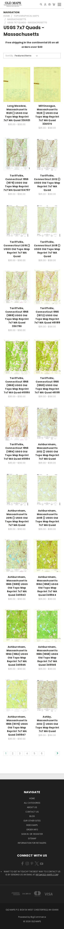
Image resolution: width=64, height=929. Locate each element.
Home (32, 798)
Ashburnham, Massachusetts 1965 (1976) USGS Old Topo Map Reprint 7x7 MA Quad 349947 (17, 725)
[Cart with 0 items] (53, 4)
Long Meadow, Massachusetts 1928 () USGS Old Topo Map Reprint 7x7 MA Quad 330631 (17, 113)
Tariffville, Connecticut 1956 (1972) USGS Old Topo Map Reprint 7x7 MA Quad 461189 (47, 315)
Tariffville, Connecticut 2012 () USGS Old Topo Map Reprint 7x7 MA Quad (47, 183)
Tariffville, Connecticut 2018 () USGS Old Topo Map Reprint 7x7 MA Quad (47, 249)
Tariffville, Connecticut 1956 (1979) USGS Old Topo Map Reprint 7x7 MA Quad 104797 (16, 183)
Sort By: (9, 55)
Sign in (25, 834)
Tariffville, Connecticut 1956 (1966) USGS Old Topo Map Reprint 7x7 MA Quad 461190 (17, 385)
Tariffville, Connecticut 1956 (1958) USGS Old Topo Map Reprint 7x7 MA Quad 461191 (47, 385)
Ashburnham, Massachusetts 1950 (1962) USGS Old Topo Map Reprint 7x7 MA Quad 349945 (17, 656)
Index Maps (32, 825)
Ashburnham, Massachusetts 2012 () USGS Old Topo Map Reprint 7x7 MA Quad (47, 451)
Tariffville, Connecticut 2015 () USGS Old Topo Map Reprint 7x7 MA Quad (17, 249)
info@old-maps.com (47, 874)
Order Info (32, 829)
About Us (32, 807)
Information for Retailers (32, 842)
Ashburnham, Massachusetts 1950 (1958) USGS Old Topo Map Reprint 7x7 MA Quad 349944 (47, 586)
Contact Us (32, 811)
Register (38, 834)
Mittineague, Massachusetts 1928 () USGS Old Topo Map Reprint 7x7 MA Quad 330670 (47, 115)
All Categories (32, 802)
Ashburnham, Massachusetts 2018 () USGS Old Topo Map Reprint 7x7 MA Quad (47, 518)
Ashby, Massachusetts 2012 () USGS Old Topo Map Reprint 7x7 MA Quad (47, 724)
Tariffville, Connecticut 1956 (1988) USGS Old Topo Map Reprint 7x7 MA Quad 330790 (17, 317)
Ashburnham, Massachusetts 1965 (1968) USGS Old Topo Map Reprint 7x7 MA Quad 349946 (47, 656)
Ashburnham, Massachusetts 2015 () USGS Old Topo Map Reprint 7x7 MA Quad (17, 518)
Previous (5, 925)
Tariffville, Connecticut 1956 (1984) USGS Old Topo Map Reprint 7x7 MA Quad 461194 (17, 451)
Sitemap (32, 838)
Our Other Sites (32, 820)
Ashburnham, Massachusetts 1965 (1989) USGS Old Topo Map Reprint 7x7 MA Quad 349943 (17, 586)
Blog (32, 816)
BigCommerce (38, 916)
